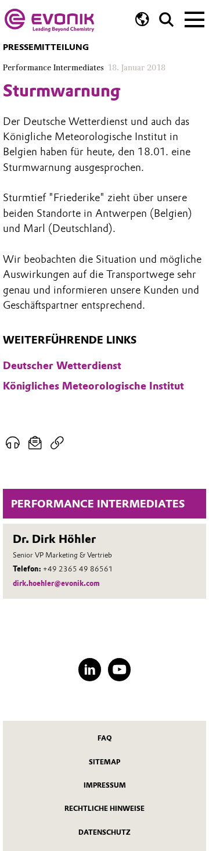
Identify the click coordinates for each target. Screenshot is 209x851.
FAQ (105, 738)
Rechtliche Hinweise (104, 808)
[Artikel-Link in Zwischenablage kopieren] (57, 443)
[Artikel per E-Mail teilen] (35, 443)
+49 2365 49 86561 (78, 568)
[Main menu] (194, 18)
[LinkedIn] (90, 669)
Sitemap (104, 762)
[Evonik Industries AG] (49, 20)
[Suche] (166, 19)
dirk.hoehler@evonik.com (56, 583)
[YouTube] (119, 669)
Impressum (105, 785)
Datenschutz (104, 832)
